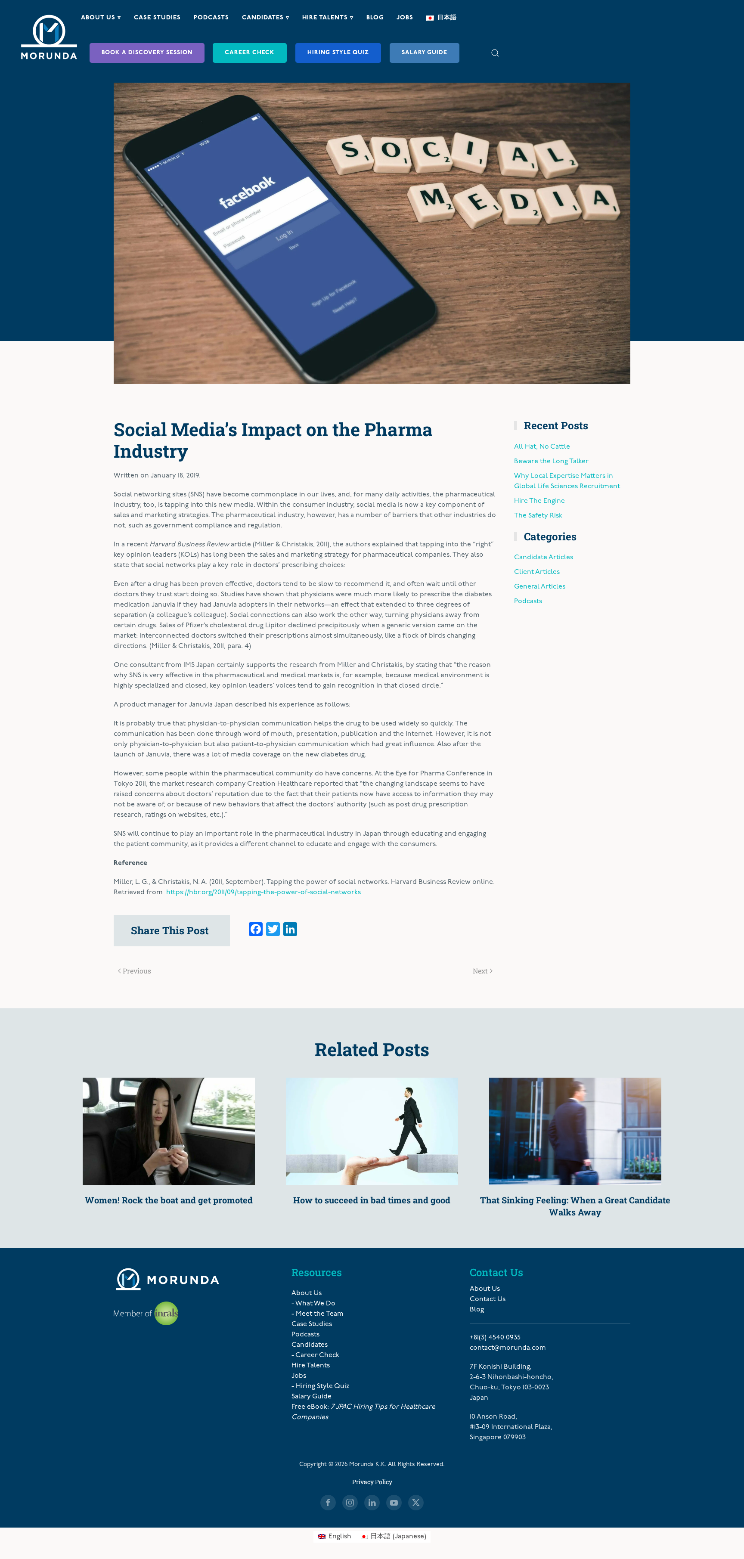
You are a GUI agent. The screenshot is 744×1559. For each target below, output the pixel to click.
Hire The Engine (539, 501)
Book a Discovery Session (147, 53)
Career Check (250, 53)
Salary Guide (424, 53)
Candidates (309, 1345)
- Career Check (315, 1355)
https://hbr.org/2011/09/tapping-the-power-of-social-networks (263, 892)
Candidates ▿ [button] (265, 18)
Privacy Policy (372, 1482)
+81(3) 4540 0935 (495, 1337)
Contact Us (487, 1299)
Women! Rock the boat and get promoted (169, 1200)
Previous (137, 970)
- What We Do (313, 1303)
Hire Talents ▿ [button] (327, 18)
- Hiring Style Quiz (320, 1386)
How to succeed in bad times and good (371, 1200)
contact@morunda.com (508, 1348)
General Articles (539, 586)
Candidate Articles (543, 557)
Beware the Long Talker (551, 461)
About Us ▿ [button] (101, 18)
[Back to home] (49, 37)
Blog (375, 18)
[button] (495, 52)
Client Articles (537, 572)
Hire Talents (310, 1365)
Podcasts (211, 18)
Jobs (405, 18)
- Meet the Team (317, 1314)
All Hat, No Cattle (542, 446)
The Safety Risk (538, 515)
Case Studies (157, 18)
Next (480, 970)
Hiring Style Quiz (338, 53)
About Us (306, 1293)
